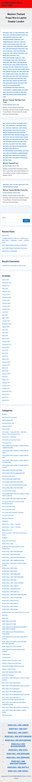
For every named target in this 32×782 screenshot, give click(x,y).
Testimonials (6, 654)
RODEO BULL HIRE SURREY (10, 62)
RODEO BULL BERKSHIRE (9, 251)
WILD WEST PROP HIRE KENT (15, 78)
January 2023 (6, 294)
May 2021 (5, 315)
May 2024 (5, 288)
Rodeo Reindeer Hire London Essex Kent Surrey (15, 612)
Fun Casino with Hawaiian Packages (12, 512)
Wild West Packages (11, 71)
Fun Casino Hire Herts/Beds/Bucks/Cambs (14, 485)
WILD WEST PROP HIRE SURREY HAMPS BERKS (15, 157)
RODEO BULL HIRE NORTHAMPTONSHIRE (14, 595)
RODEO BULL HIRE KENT (9, 580)
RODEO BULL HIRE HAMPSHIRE (15, 46)
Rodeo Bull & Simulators (9, 541)
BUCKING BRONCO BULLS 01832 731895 (12, 4)
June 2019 (5, 350)
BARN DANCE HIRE (7, 420)
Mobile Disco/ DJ (7, 530)
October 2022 (6, 300)
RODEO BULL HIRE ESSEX (15, 125)
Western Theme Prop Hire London (16, 130)
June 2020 (5, 332)
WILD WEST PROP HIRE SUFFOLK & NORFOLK (15, 155)
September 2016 (7, 391)
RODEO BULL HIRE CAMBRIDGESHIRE (13, 560)
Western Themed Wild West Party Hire (15, 190)
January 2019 (6, 365)
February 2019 (6, 362)
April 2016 (5, 397)
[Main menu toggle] (28, 4)
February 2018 (6, 374)
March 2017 (5, 380)
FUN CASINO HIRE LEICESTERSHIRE (12, 488)
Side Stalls (5, 618)
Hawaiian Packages (8, 518)
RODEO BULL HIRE (23, 32)
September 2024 (7, 283)
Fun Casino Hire (6, 443)
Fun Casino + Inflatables (9, 437)
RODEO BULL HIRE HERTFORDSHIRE (12, 577)
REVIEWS (5, 538)
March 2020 (5, 338)
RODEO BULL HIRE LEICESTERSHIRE (15, 51)
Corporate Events (7, 426)
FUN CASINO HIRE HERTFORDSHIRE (12, 482)
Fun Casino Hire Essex (8, 476)
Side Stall (19, 62)
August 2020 (6, 327)
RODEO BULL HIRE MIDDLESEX (11, 589)
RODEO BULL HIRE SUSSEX (10, 609)
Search (4, 217)
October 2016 (6, 388)
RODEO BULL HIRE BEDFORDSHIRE (12, 35)
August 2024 (6, 285)
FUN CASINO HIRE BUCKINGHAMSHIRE (13, 473)
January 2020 (6, 341)
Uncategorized (6, 657)
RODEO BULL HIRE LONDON (10, 53)
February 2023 (6, 291)
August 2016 (6, 394)
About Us (4, 414)
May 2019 (5, 353)
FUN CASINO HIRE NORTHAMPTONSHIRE (14, 498)
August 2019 (6, 347)
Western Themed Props (9, 69)
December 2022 (6, 297)
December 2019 (6, 344)
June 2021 (5, 312)
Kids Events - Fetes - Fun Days (10, 32)
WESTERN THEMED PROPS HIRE (11, 672)
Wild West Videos (7, 160)
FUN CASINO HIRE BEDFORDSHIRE (12, 470)
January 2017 (6, 385)
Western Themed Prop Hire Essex (11, 132)
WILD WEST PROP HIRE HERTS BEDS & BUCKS (15, 686)
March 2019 (5, 359)
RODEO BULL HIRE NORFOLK (10, 592)
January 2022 (6, 306)
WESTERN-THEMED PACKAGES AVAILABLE (14, 245)
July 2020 (5, 330)
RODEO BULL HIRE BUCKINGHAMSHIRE (13, 557)
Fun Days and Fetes (8, 515)
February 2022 (6, 303)
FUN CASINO (19, 123)
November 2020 (6, 324)
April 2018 (5, 371)
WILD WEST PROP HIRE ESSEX (10, 139)
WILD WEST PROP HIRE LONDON (17, 144)
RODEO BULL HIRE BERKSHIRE (11, 554)
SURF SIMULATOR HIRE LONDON (11, 646)
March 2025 (5, 280)
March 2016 (5, 400)
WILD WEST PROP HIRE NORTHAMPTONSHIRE (15, 146)
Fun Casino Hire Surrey (8, 506)
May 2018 (5, 368)
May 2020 (5, 335)
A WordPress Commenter (9, 265)
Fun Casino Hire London (9, 491)
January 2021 (6, 321)
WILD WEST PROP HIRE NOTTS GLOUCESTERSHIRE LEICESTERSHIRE (15, 85)
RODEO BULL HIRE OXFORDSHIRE (12, 597)
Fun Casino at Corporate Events (11, 440)
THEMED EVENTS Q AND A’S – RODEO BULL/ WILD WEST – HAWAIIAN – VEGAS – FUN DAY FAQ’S (15, 240)
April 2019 (5, 356)
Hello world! (5, 235)
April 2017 (5, 377)
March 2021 (5, 318)
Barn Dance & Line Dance (9, 123)
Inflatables (5, 521)
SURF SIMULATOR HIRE (9, 621)
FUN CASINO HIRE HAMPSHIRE (11, 479)
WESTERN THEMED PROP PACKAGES (18, 67)
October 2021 (6, 309)
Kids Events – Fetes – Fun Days (11, 524)
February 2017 (6, 382)
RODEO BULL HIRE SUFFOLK (18, 60)
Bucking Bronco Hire (8, 423)
